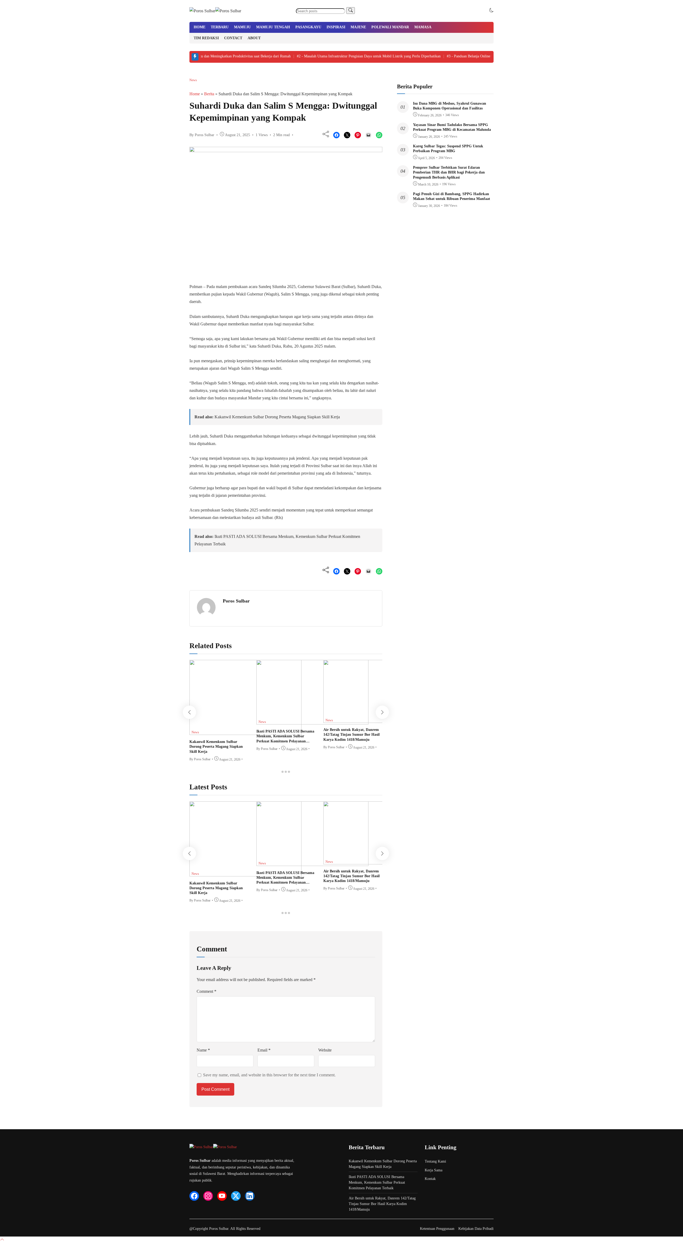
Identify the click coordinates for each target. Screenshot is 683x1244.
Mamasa (422, 27)
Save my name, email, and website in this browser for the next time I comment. (269, 1075)
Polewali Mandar (390, 27)
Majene (358, 27)
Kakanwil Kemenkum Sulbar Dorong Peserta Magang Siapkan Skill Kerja (277, 417)
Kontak (430, 1179)
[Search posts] (350, 10)
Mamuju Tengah (273, 27)
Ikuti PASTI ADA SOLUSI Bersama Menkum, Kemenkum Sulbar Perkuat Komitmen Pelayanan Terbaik (377, 1182)
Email (264, 1050)
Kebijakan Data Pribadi (476, 1229)
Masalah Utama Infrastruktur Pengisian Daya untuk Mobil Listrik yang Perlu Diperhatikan (358, 56)
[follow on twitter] (236, 1196)
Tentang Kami (435, 1161)
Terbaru (220, 27)
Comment (206, 991)
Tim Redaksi (206, 38)
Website (325, 1050)
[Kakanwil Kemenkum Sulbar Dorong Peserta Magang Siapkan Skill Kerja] (245, 733)
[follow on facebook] (194, 1196)
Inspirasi (336, 27)
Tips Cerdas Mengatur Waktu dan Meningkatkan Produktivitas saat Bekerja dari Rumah (210, 56)
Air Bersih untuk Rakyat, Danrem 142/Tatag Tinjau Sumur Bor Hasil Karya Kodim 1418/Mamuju (351, 734)
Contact (233, 38)
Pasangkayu (308, 27)
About (254, 38)
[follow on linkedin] (250, 1196)
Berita (209, 94)
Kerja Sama (433, 1170)
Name (203, 1050)
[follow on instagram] (208, 1196)
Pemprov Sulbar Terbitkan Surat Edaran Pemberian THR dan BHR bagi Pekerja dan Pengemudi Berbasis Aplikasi (449, 172)
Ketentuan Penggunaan (437, 1229)
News (193, 80)
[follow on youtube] (222, 1196)
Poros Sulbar (236, 601)
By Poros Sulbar (201, 135)
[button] (491, 11)
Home (199, 27)
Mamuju (242, 27)
